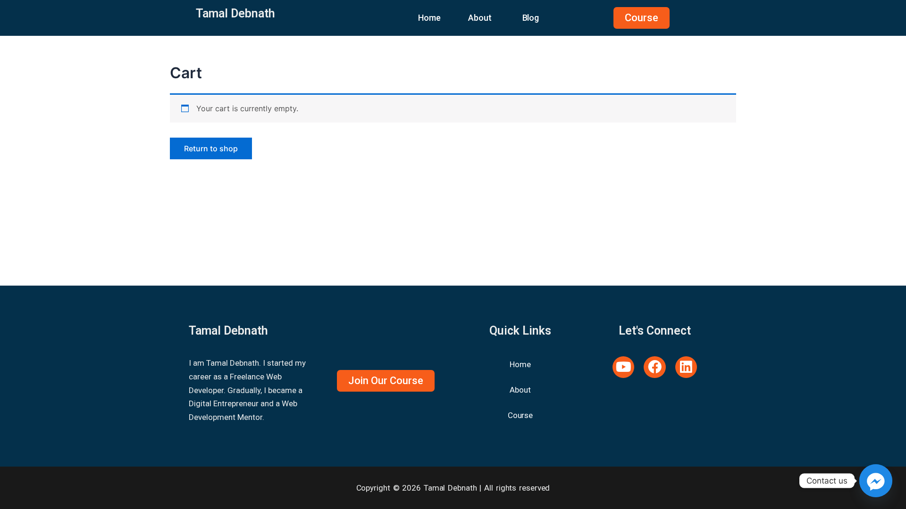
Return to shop (211, 148)
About (480, 18)
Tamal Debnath (235, 13)
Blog (530, 18)
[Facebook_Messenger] (875, 480)
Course (520, 415)
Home (429, 18)
